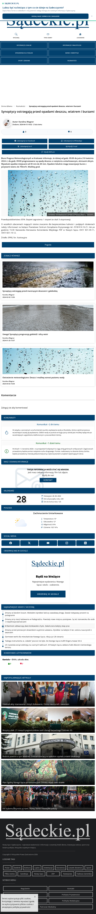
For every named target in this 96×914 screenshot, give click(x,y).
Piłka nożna (10, 874)
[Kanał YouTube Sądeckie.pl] (48, 543)
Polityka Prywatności (71, 894)
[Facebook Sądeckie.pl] (11, 543)
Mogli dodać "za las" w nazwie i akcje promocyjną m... (31, 661)
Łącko (37, 868)
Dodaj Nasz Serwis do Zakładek (46, 16)
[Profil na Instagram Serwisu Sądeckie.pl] (67, 543)
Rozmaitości (72, 61)
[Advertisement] (48, 83)
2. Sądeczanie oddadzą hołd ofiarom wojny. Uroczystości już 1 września (35, 645)
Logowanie (80, 38)
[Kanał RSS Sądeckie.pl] (85, 543)
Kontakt (48, 480)
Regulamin (25, 888)
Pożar (7, 868)
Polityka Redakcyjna (70, 901)
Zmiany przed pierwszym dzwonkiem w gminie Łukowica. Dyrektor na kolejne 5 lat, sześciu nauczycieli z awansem (48, 624)
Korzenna (60, 868)
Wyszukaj (16, 38)
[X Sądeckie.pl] (29, 543)
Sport (88, 868)
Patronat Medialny (48, 907)
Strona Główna (6, 106)
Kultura (27, 868)
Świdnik (17, 868)
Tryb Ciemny (48, 38)
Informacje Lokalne (24, 45)
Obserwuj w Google (48, 594)
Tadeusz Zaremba (84, 874)
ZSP (53, 874)
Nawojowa (67, 874)
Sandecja (24, 874)
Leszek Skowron (75, 868)
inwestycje (48, 868)
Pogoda (48, 244)
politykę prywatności (21, 907)
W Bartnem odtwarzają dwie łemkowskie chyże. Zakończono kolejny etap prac (37, 619)
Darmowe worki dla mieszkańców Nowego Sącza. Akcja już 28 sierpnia (34, 630)
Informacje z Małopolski (72, 45)
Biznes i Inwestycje (72, 53)
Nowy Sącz (38, 874)
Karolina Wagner (26, 121)
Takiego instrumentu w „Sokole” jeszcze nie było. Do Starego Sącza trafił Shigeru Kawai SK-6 (43, 634)
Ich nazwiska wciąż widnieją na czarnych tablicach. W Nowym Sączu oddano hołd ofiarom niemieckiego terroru (48, 639)
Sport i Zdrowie (24, 61)
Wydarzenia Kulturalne (24, 53)
